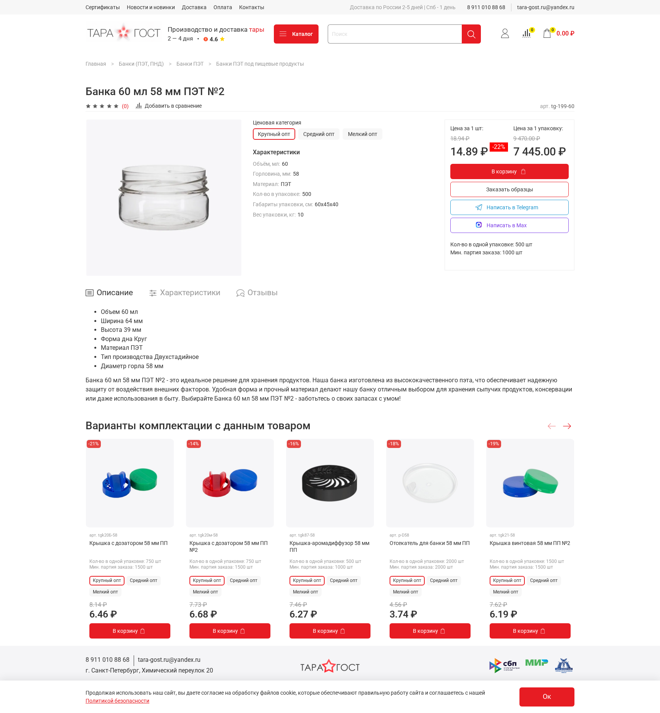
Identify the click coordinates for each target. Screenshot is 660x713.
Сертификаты (103, 7)
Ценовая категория (277, 123)
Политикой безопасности (117, 701)
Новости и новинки (151, 7)
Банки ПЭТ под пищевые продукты (260, 64)
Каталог (302, 34)
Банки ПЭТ (190, 64)
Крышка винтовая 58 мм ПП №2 (530, 543)
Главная (96, 64)
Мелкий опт (362, 134)
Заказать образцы (509, 189)
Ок (547, 696)
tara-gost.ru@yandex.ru (545, 7)
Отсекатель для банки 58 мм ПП (430, 543)
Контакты (251, 7)
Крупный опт (274, 134)
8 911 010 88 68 (486, 7)
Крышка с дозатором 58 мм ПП (128, 543)
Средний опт (319, 134)
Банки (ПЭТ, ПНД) (141, 64)
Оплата (223, 7)
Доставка (194, 7)
